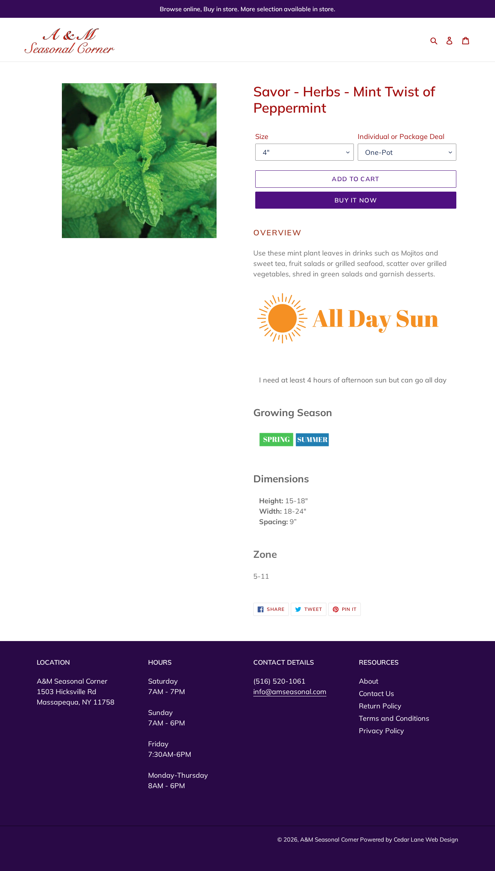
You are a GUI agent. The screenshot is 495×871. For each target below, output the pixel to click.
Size (261, 136)
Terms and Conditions (394, 718)
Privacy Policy (381, 730)
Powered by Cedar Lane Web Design (409, 839)
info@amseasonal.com (289, 691)
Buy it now (356, 200)
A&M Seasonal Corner (330, 839)
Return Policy (380, 705)
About (368, 681)
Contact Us (376, 693)
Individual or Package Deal (401, 136)
